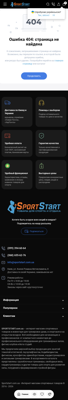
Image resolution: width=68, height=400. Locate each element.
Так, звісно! (43, 15)
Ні (54, 15)
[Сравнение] (49, 394)
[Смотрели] (34, 394)
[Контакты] (53, 4)
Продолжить (34, 76)
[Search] (48, 4)
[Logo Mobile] (20, 4)
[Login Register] (58, 4)
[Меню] (5, 4)
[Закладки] (42, 394)
